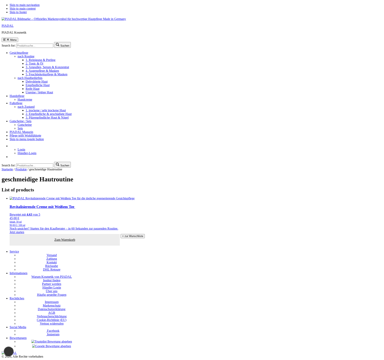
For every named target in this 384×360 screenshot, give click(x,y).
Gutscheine (25, 124)
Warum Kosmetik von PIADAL (51, 276)
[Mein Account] (11, 146)
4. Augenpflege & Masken (42, 70)
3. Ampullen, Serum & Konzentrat (47, 67)
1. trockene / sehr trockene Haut (46, 110)
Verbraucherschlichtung (52, 316)
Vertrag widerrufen (52, 323)
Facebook (52, 330)
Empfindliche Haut (38, 85)
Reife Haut (32, 88)
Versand (52, 255)
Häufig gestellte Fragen (51, 294)
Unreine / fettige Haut (39, 92)
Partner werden (51, 284)
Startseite (7, 169)
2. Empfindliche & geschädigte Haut (49, 114)
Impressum (52, 302)
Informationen (18, 273)
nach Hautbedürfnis (30, 78)
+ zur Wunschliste (132, 236)
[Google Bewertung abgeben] (51, 346)
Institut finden (51, 280)
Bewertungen (18, 338)
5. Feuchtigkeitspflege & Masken (46, 74)
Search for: (8, 45)
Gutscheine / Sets (20, 121)
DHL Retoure (51, 269)
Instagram (52, 334)
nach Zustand (26, 106)
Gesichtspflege (19, 52)
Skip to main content (23, 8)
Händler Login (51, 287)
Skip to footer (18, 12)
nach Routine (26, 56)
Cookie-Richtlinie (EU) (51, 320)
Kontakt (52, 262)
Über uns (51, 291)
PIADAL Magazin (21, 132)
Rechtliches (17, 298)
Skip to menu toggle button (27, 139)
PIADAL (8, 25)
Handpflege (17, 96)
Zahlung (51, 258)
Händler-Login (27, 153)
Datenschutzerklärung (51, 309)
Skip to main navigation (25, 5)
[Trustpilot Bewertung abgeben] (51, 341)
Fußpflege (16, 103)
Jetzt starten (17, 232)
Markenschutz (52, 305)
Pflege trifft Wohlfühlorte (25, 135)
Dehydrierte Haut (37, 81)
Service (14, 251)
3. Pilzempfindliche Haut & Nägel (47, 117)
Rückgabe (51, 266)
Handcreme (25, 99)
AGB (51, 312)
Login (21, 149)
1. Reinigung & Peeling (40, 60)
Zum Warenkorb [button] (64, 239)
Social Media (18, 327)
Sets (20, 128)
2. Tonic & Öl (34, 63)
